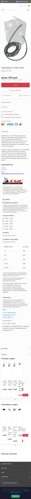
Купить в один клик (15, 90)
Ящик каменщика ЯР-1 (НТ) (6, 429)
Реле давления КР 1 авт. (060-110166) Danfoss (21, 385)
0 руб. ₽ (29, 5)
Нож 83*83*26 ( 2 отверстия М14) (11, 430)
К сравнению (26, 95)
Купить (15, 85)
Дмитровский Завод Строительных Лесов (12, 173)
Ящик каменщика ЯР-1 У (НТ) (21, 429)
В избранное (7, 95)
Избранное (25, 6)
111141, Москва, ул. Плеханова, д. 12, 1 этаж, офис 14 (9, 315)
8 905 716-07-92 (23, 1)
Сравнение (21, 5)
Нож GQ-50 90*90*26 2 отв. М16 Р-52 (16, 431)
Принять (15, 496)
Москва (6, 1)
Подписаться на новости (10, 483)
